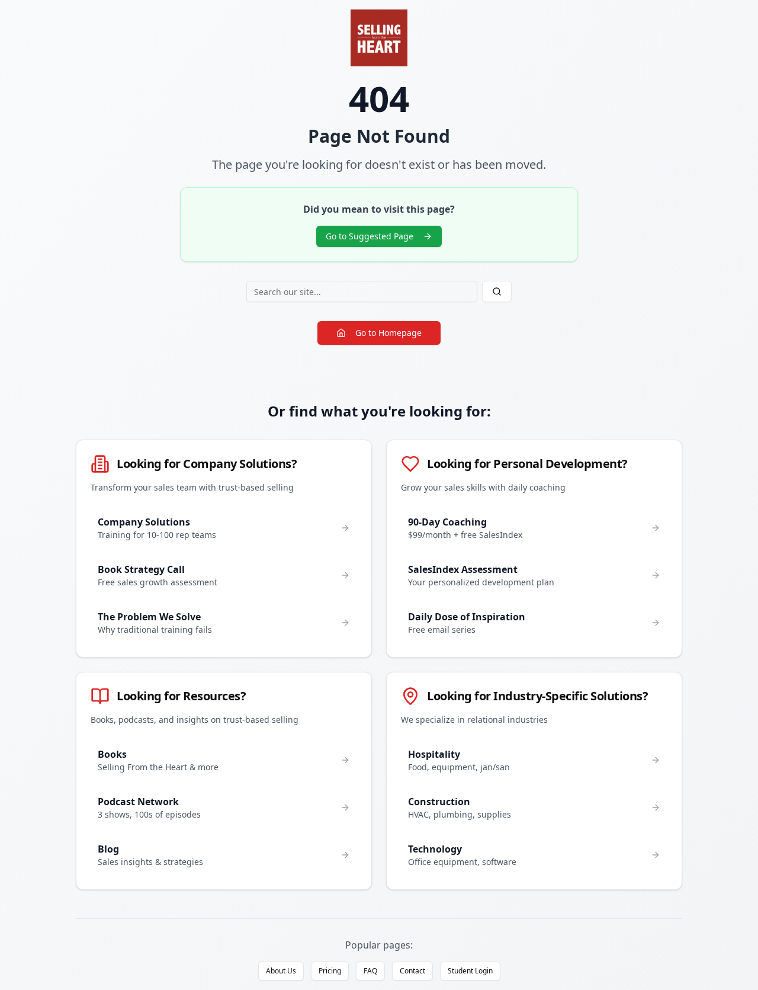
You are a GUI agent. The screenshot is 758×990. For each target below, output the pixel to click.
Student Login (470, 971)
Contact (412, 971)
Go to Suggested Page (369, 236)
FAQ (370, 971)
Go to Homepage (388, 332)
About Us (281, 971)
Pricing (330, 971)
